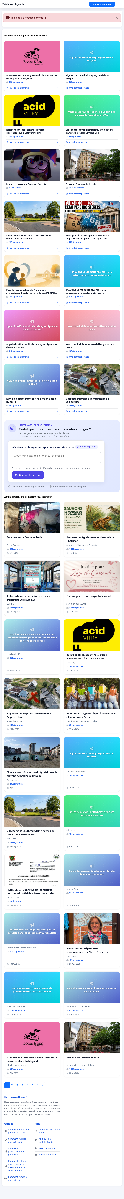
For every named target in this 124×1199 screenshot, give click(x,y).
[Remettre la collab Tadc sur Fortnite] (32, 173)
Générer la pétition (30, 474)
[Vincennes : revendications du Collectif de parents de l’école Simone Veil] (92, 120)
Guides (8, 1123)
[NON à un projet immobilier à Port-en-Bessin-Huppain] (32, 389)
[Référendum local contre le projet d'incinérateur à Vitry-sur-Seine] (32, 120)
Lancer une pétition (102, 4)
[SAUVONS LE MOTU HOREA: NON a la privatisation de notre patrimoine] (92, 280)
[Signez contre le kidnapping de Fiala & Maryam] (92, 66)
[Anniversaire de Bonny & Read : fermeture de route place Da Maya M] (32, 66)
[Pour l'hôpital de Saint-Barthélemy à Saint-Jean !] (92, 335)
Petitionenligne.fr (13, 4)
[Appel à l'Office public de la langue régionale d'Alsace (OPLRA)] (32, 335)
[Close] (117, 17)
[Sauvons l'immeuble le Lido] (92, 173)
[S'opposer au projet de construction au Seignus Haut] (92, 389)
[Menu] (119, 4)
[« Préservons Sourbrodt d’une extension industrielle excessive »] (32, 226)
